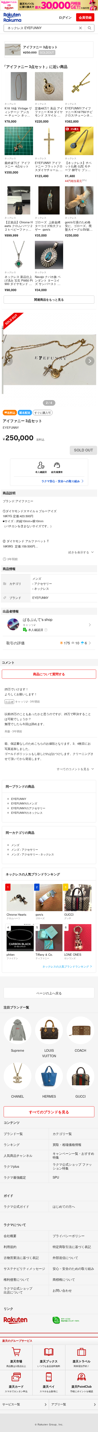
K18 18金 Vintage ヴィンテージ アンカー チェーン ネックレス (18, 113)
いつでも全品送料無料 (48, 1363)
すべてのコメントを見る (73, 769)
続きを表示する (78, 552)
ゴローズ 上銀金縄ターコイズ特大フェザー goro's (48, 225)
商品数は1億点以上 (16, 1363)
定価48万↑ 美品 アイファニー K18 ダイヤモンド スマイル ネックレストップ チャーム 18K (49, 115)
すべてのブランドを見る (49, 1111)
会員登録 (85, 17)
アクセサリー (43, 583)
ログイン (65, 17)
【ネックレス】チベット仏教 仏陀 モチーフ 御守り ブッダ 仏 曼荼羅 (78, 168)
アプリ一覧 (58, 1404)
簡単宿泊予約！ (81, 1363)
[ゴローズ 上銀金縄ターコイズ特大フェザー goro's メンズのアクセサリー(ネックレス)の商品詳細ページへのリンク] (49, 200)
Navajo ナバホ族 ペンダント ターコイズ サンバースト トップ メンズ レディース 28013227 (48, 284)
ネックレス (10, 103)
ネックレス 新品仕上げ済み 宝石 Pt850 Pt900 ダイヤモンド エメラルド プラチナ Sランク (19, 284)
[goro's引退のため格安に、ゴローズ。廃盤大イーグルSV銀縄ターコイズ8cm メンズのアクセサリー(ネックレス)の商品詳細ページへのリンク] (79, 200)
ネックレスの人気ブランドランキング (66, 966)
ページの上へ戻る (49, 993)
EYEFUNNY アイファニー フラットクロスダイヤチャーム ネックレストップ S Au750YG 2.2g (49, 170)
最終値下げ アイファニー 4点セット (17, 165)
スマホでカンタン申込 (16, 1389)
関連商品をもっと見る (49, 299)
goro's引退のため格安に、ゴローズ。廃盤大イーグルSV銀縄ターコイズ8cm (79, 227)
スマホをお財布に (49, 1389)
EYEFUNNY (11, 427)
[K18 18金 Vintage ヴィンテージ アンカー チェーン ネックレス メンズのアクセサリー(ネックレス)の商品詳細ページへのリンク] (19, 86)
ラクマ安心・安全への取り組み (60, 481)
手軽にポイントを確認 (81, 1389)
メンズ (36, 578)
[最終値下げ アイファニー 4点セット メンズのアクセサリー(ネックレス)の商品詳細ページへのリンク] (19, 141)
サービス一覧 (11, 1404)
